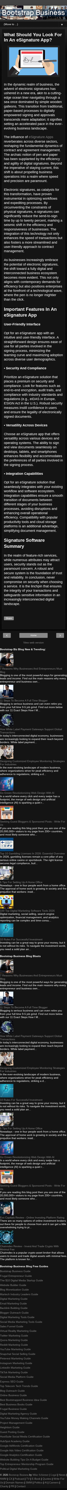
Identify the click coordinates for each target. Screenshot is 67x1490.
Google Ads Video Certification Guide (22, 1450)
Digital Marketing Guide (14, 1298)
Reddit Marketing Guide (14, 1344)
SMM (29, 1482)
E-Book (36, 1478)
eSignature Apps (41, 137)
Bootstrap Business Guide (15, 1271)
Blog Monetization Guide (14, 1289)
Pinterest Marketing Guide (15, 1358)
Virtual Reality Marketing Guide (18, 1330)
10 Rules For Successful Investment (21, 939)
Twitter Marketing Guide (14, 1335)
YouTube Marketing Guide (15, 1349)
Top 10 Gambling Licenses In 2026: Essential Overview (32, 853)
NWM (3, 1478)
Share (9, 618)
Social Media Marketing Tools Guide (21, 1321)
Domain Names (14, 1482)
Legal (54, 1474)
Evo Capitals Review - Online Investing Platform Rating (32, 1217)
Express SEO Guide (11, 1381)
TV (28, 1478)
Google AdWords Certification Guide (21, 1445)
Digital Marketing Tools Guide (17, 1317)
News (62, 1474)
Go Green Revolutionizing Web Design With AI (27, 792)
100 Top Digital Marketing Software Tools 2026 (27, 910)
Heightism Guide (10, 1427)
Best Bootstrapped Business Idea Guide (23, 1399)
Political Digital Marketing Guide (18, 1468)
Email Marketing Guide (13, 1303)
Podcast (19, 1478)
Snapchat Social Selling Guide (17, 1353)
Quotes (47, 1478)
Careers (54, 1482)
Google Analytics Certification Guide (21, 1454)
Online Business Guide (13, 1395)
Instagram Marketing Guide (16, 1363)
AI (45, 1482)
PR (12, 1486)
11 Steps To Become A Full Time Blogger (24, 700)
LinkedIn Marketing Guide (15, 1367)
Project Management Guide (16, 1422)
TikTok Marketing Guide (14, 1372)
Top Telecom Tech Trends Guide (19, 1386)
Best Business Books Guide (16, 1404)
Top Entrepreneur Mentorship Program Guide (26, 1464)
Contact (20, 1486)
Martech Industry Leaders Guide (19, 1294)
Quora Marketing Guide (14, 1340)
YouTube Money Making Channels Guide (24, 1418)
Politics (38, 1482)
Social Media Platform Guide (17, 1376)
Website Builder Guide (13, 1285)
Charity (4, 1486)
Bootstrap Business (18, 1474)
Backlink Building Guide (14, 1307)
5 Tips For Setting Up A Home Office (21, 882)
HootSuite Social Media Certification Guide (25, 1436)
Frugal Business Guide (13, 1408)
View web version (33, 642)
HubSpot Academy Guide (15, 1441)
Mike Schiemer (41, 1474)
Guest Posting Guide (12, 1432)
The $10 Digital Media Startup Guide (21, 1280)
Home (34, 635)
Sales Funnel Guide (11, 1326)
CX (10, 1478)
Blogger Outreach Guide (14, 1312)
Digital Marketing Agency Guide (18, 1413)
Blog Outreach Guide (12, 1390)
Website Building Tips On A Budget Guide (24, 1459)
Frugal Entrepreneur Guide (16, 1275)
